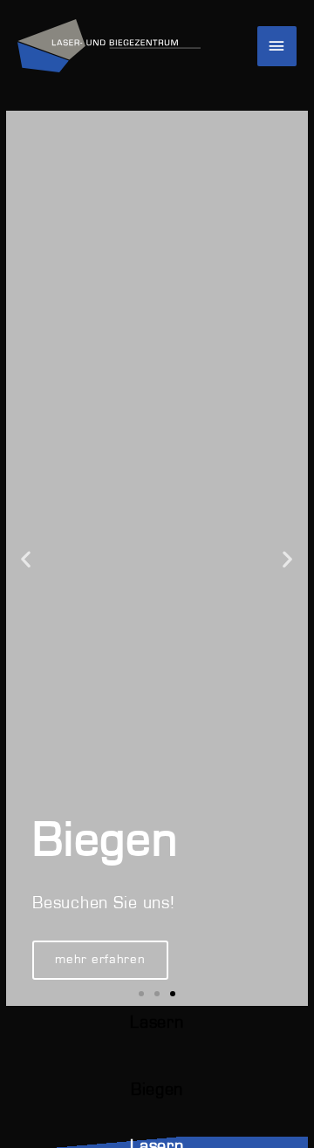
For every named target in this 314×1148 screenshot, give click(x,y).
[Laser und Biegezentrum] (109, 46)
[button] (26, 558)
